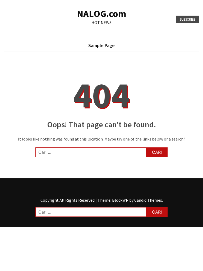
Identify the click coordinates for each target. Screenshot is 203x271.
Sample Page (101, 45)
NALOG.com (101, 14)
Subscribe (188, 19)
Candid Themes (148, 200)
